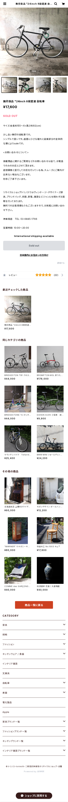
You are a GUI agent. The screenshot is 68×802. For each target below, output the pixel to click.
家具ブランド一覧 (11, 721)
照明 (5, 634)
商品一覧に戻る (34, 605)
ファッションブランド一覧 (15, 731)
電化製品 (7, 702)
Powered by (30, 771)
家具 (5, 625)
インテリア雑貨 (10, 663)
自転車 (6, 683)
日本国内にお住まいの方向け (34, 255)
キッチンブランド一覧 (13, 741)
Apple (6, 712)
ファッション (8, 644)
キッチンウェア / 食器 (13, 654)
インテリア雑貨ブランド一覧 (16, 750)
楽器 (5, 692)
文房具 (6, 673)
